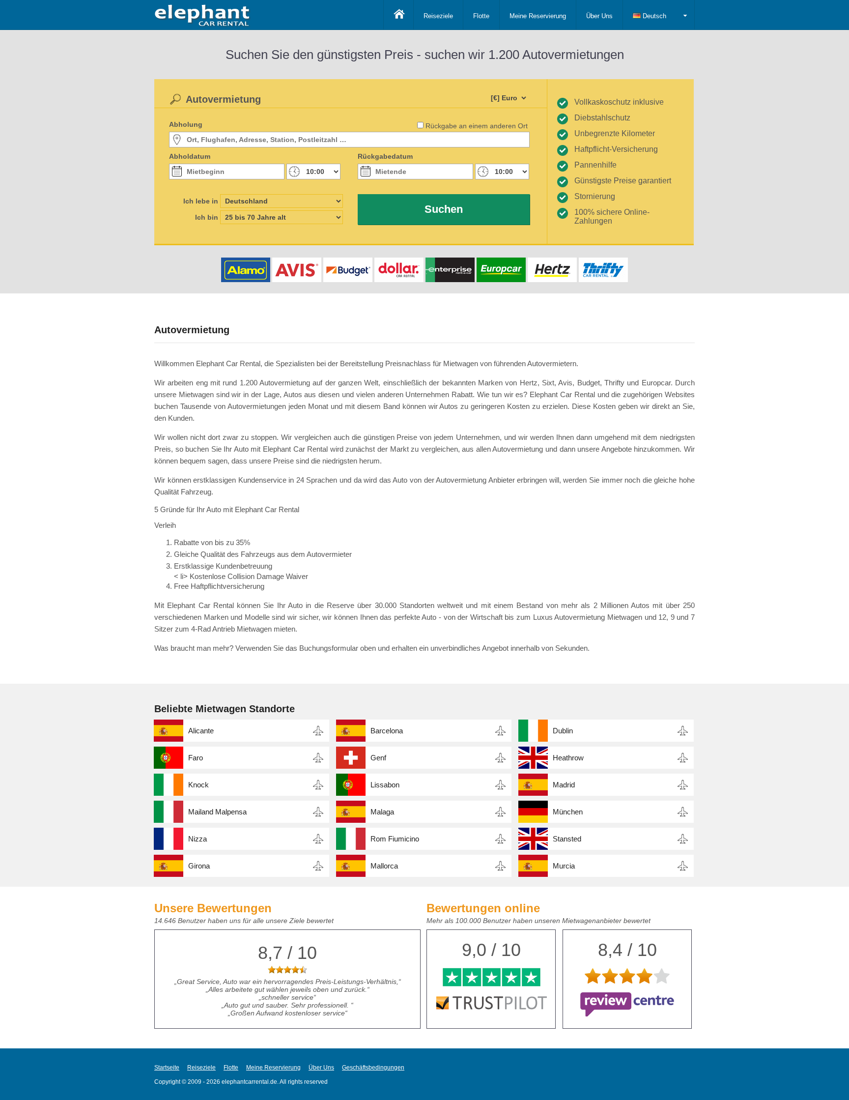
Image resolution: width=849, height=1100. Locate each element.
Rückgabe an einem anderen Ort (476, 126)
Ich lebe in (200, 201)
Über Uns (599, 16)
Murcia (564, 866)
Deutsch (653, 16)
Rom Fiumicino (394, 839)
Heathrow (568, 757)
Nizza (197, 839)
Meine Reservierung (537, 16)
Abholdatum (189, 156)
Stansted (567, 839)
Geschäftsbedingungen (373, 1067)
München (568, 812)
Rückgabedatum (385, 156)
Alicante (201, 730)
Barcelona (386, 730)
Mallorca (384, 866)
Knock (198, 785)
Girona (199, 866)
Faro (195, 757)
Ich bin (206, 217)
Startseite (166, 1067)
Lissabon (384, 785)
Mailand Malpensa (217, 812)
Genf (378, 757)
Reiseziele (438, 16)
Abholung (185, 124)
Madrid (564, 785)
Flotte (481, 16)
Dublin (563, 730)
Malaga (382, 812)
